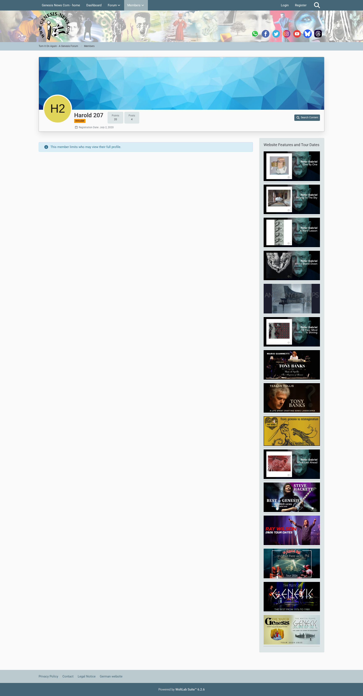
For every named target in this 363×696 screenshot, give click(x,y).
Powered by (181, 689)
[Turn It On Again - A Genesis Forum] (181, 26)
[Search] (317, 5)
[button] (307, 118)
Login (285, 5)
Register (300, 5)
